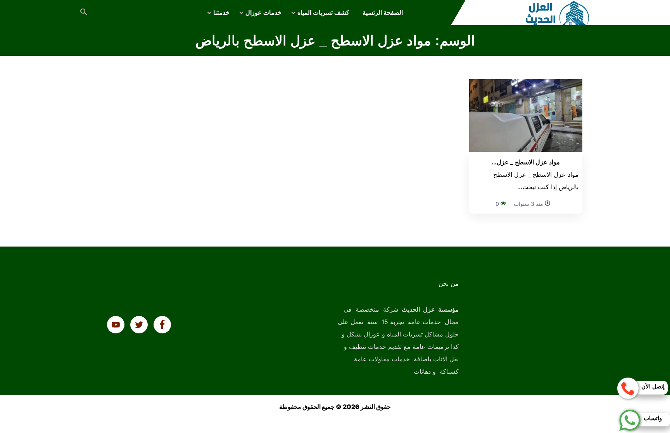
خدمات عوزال (263, 12)
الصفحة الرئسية (383, 12)
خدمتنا (221, 12)
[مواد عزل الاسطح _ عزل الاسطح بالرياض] (526, 115)
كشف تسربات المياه (323, 12)
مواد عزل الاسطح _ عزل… (526, 162)
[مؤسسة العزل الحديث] (558, 12)
